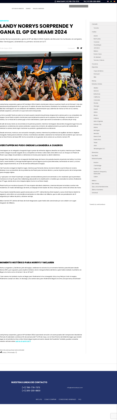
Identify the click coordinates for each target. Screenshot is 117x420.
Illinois (96, 115)
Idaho (96, 112)
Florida (96, 103)
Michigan (97, 130)
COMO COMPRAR (50, 399)
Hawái (96, 109)
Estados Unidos (18, 8)
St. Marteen (97, 57)
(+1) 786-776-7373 (31, 387)
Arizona (96, 91)
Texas (95, 142)
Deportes (95, 67)
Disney (28, 8)
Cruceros (95, 64)
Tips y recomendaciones (100, 187)
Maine (96, 127)
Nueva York (97, 136)
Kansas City (97, 124)
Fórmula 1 (97, 74)
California (97, 97)
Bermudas (97, 39)
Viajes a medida (38, 8)
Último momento (97, 190)
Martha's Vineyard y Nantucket (100, 173)
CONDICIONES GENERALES (67, 399)
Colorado (97, 100)
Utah (95, 145)
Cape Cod (97, 168)
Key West (95, 155)
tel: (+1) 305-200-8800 (92, 1)
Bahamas (97, 94)
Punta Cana (97, 54)
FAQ (79, 399)
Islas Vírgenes (98, 121)
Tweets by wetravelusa (97, 204)
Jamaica (97, 48)
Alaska (96, 88)
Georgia (96, 106)
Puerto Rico (97, 139)
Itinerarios (95, 152)
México (96, 51)
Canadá (94, 24)
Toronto (96, 28)
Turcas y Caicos (99, 60)
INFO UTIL (39, 399)
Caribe (94, 32)
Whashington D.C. (99, 149)
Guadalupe (97, 45)
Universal (95, 193)
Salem (96, 177)
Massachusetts (97, 158)
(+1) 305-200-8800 (31, 390)
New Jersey (95, 183)
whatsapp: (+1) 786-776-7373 (68, 1)
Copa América (98, 71)
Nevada (96, 133)
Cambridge (97, 165)
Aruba (96, 36)
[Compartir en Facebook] (77, 48)
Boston (96, 162)
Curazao (96, 42)
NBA (95, 77)
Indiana (96, 118)
